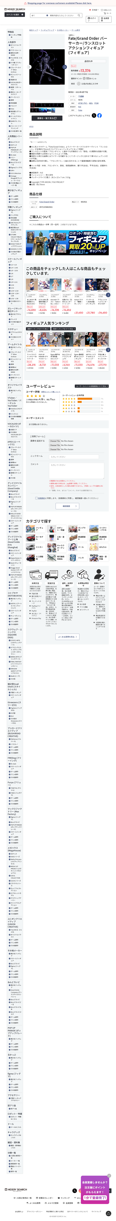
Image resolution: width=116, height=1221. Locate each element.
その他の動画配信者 (16, 417)
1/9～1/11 (14, 282)
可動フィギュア (16, 692)
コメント (34, 464)
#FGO (31, 126)
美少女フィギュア (16, 348)
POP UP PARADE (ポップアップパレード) (16, 577)
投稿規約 (41, 498)
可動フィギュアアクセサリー (16, 1099)
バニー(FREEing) (14, 158)
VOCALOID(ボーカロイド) (16, 83)
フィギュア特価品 (16, 36)
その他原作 (14, 202)
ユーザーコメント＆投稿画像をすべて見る (91, 386)
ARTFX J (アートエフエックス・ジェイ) (16, 605)
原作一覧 (14, 1171)
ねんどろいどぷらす (16, 1013)
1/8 (12, 279)
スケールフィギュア (16, 522)
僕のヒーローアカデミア (16, 93)
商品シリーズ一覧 (16, 1167)
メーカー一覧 (15, 1161)
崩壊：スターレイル (16, 88)
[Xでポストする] (94, 115)
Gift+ (12, 170)
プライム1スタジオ (16, 333)
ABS (91, 103)
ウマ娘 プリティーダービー (16, 64)
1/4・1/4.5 (14, 268)
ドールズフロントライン (16, 117)
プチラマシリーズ (16, 884)
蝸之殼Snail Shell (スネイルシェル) (16, 229)
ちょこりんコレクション (16, 889)
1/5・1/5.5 (14, 270)
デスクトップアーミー (16, 899)
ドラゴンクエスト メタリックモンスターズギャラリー (16, 650)
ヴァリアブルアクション (16, 904)
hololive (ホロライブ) (16, 410)
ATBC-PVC (82, 103)
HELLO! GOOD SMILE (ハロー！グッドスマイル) (16, 516)
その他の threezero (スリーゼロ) (16, 721)
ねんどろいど (15, 142)
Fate (12, 109)
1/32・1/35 (14, 298)
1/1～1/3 (14, 265)
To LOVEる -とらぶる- (16, 59)
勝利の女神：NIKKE (15, 54)
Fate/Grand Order (46, 201)
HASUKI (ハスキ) (16, 249)
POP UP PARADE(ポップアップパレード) (16, 149)
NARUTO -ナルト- (16, 122)
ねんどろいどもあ (16, 1008)
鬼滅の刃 (14, 80)
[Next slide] (64, 67)
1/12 (12, 288)
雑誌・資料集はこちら (16, 1146)
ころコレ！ (14, 744)
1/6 (12, 273)
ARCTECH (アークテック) (16, 224)
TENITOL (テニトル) (16, 789)
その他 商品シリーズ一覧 (16, 184)
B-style (13, 155)
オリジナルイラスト (16, 46)
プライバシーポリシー (35, 1211)
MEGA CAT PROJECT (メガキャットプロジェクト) (16, 869)
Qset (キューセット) (16, 564)
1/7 (12, 276)
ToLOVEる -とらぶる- (16, 931)
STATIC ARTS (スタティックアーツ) (16, 642)
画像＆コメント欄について (50, 392)
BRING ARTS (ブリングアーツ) (16, 658)
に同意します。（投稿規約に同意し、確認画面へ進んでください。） (68, 498)
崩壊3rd (13, 367)
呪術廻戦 (14, 103)
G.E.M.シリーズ (16, 881)
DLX (12, 716)
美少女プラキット (16, 315)
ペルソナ (14, 106)
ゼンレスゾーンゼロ (16, 75)
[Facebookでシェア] (99, 115)
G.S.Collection (16, 173)
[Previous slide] (29, 67)
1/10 (12, 285)
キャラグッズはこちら (16, 1136)
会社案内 (18, 1211)
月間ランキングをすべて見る (63, 329)
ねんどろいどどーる (16, 163)
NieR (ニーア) (15, 676)
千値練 (81, 96)
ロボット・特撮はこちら (16, 1118)
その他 (13, 478)
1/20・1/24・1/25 (15, 294)
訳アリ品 (14, 1109)
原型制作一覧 (15, 1164)
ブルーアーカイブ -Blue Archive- (16, 69)
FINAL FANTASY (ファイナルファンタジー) (16, 664)
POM (96, 103)
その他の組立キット (16, 323)
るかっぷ (14, 145)
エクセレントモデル (16, 894)
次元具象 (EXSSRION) (15, 219)
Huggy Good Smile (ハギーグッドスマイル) (16, 570)
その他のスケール (16, 302)
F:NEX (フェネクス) (16, 794)
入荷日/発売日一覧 (16, 1157)
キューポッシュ (16, 616)
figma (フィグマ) (15, 211)
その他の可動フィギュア (16, 253)
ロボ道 (13, 713)
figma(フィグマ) (16, 167)
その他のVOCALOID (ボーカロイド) (16, 434)
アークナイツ (15, 97)
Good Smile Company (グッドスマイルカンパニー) (16, 993)
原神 (12, 100)
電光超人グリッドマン (16, 112)
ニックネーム (36, 455)
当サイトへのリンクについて (77, 1211)
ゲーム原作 (14, 196)
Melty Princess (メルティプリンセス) (16, 861)
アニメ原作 (14, 199)
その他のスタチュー (16, 338)
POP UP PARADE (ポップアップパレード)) (16, 508)
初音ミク (14, 430)
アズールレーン (16, 50)
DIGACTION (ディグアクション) (16, 245)
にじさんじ (14, 414)
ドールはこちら (16, 1127)
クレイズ (14, 319)
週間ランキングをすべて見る (37, 329)
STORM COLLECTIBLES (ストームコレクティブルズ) (16, 237)
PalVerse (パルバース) (16, 740)
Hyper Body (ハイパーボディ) (16, 559)
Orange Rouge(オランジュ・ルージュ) (16, 178)
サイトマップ (96, 1211)
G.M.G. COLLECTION (15, 877)
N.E (79, 106)
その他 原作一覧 (16, 131)
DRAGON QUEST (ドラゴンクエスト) (16, 671)
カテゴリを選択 (12, 14)
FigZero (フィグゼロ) (16, 709)
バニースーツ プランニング (16, 127)
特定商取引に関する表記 (55, 1211)
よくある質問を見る (66, 636)
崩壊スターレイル (16, 379)
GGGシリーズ (15, 856)
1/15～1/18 (14, 291)
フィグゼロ (14, 215)
